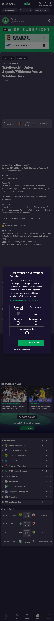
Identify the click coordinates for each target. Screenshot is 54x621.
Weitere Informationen (29, 296)
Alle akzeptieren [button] (31, 343)
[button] (27, 300)
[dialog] (27, 310)
